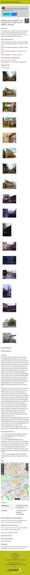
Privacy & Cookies (15, 556)
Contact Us (15, 553)
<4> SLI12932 (4, 454)
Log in (15, 566)
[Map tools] (2, 473)
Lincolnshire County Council (19, 560)
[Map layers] (2, 465)
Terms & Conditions (15, 555)
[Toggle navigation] (27, 2)
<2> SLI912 (4, 439)
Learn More (7, 14)
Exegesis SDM (17, 562)
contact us (22, 548)
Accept (14, 14)
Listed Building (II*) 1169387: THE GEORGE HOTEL (13, 62)
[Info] (2, 470)
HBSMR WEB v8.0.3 (14, 564)
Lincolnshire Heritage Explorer (10, 2)
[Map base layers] (2, 467)
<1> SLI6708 (4, 434)
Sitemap (15, 558)
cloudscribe (23, 564)
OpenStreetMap (20, 496)
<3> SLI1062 (4, 447)
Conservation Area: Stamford (8, 60)
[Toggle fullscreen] (27, 464)
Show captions (6, 67)
